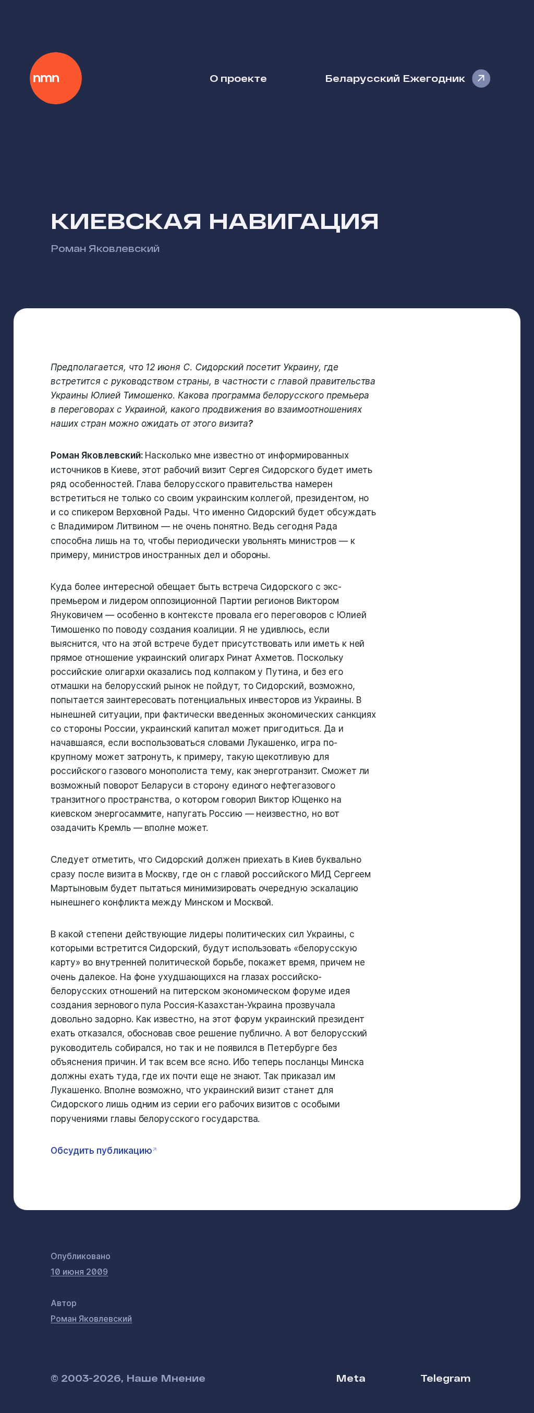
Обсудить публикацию (101, 1150)
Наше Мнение (56, 78)
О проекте (238, 78)
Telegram (445, 1378)
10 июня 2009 (79, 1271)
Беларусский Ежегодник (395, 78)
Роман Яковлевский (105, 248)
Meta (351, 1378)
